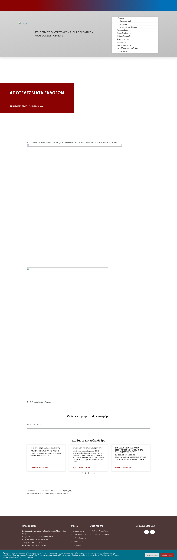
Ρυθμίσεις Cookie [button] (152, 555)
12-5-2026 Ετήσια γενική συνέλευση (45, 448)
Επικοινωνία (122, 51)
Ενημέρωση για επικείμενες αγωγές (87, 448)
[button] (135, 15)
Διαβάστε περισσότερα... (39, 467)
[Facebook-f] (146, 532)
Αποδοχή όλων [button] (167, 555)
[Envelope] (152, 532)
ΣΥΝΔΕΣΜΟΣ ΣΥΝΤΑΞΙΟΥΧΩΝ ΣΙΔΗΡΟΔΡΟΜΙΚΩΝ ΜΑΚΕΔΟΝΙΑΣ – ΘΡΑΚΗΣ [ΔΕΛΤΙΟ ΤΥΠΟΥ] (129, 450)
